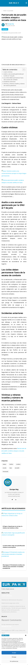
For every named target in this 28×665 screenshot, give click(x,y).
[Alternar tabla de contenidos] (23, 69)
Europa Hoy (11, 24)
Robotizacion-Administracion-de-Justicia (12, 600)
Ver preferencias (14, 661)
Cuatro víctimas (8, 72)
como (10, 630)
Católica (11, 464)
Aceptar (14, 652)
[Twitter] (12, 499)
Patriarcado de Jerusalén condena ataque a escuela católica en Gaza (14, 451)
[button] (25, 635)
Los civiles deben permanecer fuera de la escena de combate (13, 78)
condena (18, 464)
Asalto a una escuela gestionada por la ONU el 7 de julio (14, 75)
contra (20, 630)
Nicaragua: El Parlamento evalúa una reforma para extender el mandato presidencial (14, 566)
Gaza (10, 468)
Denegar (14, 657)
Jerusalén (17, 468)
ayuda (6, 630)
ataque (4, 464)
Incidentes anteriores (9, 81)
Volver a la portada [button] (7, 10)
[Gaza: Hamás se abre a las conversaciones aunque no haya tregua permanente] (14, 177)
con (13, 630)
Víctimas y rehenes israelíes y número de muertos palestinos (14, 84)
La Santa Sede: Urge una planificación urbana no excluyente (14, 546)
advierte (3, 630)
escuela (4, 468)
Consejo (17, 630)
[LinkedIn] (15, 499)
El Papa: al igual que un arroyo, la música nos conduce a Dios (12, 527)
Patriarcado (5, 471)
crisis (24, 630)
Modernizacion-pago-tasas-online (10, 603)
